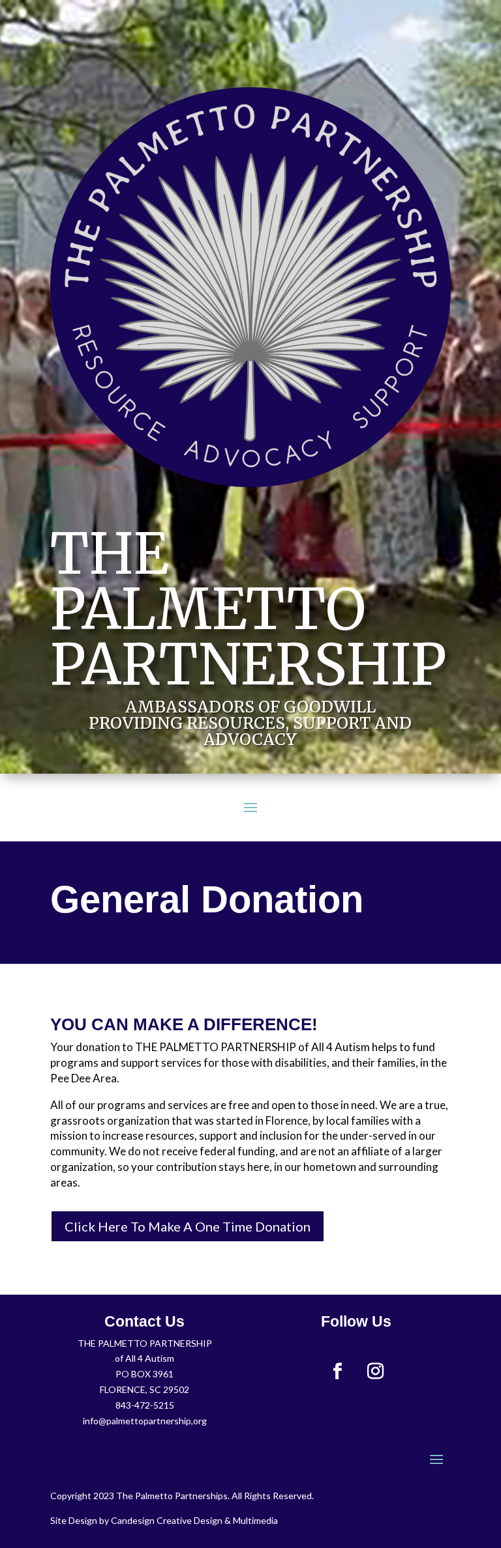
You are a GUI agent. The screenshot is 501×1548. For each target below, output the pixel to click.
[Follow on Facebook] (337, 1371)
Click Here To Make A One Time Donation (188, 1226)
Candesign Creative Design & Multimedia (194, 1520)
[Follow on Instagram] (375, 1371)
